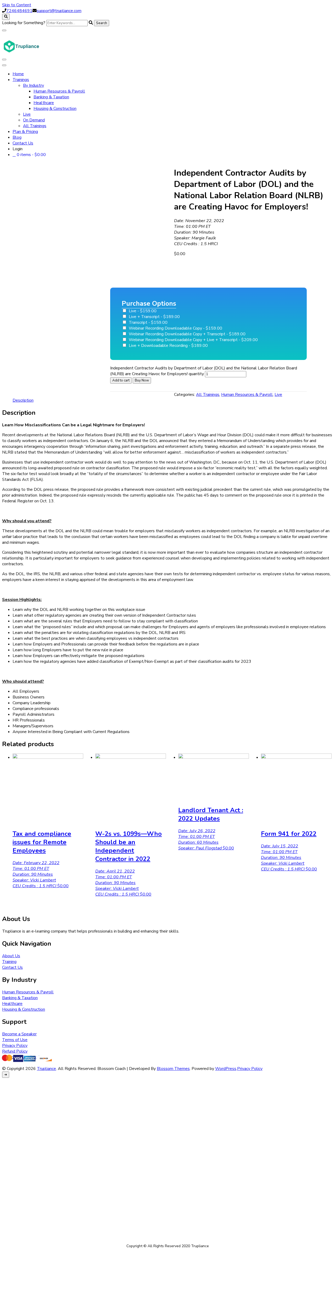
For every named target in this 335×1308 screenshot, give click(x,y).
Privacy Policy (14, 1045)
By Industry (33, 85)
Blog (17, 137)
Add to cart (121, 380)
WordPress (225, 1069)
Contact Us (23, 143)
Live (27, 114)
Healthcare (44, 103)
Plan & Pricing (25, 131)
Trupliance (46, 1069)
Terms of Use (14, 1040)
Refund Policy (14, 1051)
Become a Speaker (19, 1034)
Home (18, 74)
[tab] (23, 400)
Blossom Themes (173, 1069)
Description (23, 400)
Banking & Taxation (51, 97)
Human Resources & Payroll (59, 91)
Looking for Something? (23, 23)
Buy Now (142, 380)
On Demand (34, 120)
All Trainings (34, 126)
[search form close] (4, 30)
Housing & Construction (55, 108)
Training (9, 962)
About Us (11, 956)
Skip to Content (16, 5)
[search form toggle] (6, 17)
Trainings (21, 80)
